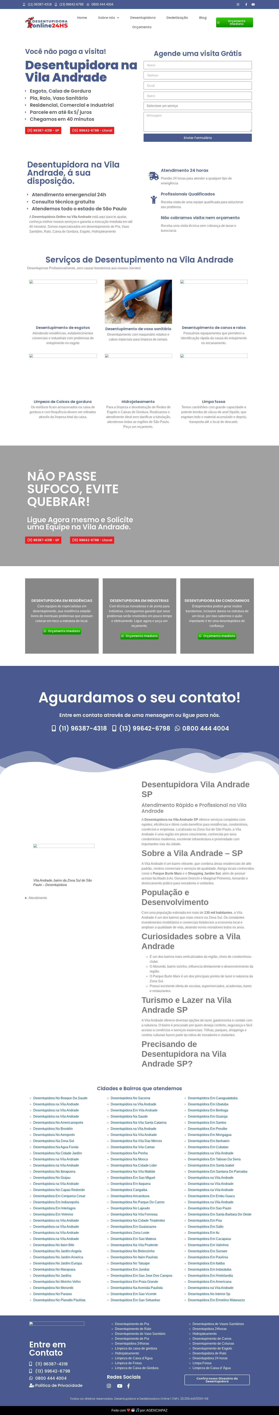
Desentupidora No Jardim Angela (57, 1251)
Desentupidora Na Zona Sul (53, 1141)
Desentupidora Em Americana (209, 1281)
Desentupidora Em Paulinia (208, 1257)
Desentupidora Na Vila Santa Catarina (138, 1122)
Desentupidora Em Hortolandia (210, 1275)
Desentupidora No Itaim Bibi (53, 1245)
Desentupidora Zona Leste (130, 1232)
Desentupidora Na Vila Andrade (134, 1135)
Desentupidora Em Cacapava (209, 1239)
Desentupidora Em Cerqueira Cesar (59, 1196)
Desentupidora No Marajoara (54, 1269)
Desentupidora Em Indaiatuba (209, 1269)
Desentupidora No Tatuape (130, 1263)
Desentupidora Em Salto (205, 1226)
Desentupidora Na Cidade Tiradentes (138, 1220)
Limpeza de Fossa (128, 1363)
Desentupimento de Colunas (213, 1343)
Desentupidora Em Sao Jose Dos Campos (141, 1275)
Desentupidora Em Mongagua (209, 1135)
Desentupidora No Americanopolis (58, 1122)
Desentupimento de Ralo (133, 1329)
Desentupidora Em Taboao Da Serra (214, 1159)
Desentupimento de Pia (132, 1324)
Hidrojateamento (127, 1353)
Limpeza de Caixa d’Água (134, 1358)
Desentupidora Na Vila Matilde (133, 1171)
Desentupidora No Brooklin (53, 1128)
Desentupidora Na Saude (129, 1116)
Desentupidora (142, 17)
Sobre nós (106, 17)
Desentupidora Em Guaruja (208, 1116)
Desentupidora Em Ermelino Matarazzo (216, 1300)
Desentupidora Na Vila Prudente (134, 1245)
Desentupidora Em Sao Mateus (133, 1239)
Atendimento (38, 898)
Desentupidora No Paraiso (52, 1294)
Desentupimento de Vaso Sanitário (140, 1333)
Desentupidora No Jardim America (58, 1257)
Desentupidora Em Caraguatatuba (213, 1098)
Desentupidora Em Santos (207, 1122)
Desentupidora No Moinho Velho (57, 1281)
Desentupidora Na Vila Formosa (134, 1214)
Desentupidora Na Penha (129, 1153)
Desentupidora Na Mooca (129, 1159)
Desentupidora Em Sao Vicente (133, 1294)
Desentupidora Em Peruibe (207, 1128)
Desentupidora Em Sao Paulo (209, 1208)
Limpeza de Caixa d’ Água (212, 1368)
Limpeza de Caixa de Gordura (136, 1368)
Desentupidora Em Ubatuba (208, 1104)
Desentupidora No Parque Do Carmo (137, 1202)
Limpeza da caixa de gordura (136, 1348)
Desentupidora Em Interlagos (54, 1208)
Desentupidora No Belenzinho (133, 1251)
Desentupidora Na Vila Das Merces (136, 1141)
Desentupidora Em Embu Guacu (211, 1196)
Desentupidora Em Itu (203, 1232)
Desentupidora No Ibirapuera (54, 1171)
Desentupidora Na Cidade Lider (134, 1165)
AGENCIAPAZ (156, 1410)
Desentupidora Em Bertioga (208, 1110)
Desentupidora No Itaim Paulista (134, 1257)
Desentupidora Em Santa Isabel (211, 1165)
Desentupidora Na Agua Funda (55, 1147)
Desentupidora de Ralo (209, 1353)
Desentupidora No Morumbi (53, 1288)
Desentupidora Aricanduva (130, 1196)
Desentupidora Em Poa (205, 1220)
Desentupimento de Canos (212, 1338)
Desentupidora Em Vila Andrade (134, 1110)
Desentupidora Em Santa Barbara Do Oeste (219, 1214)
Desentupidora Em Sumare (207, 1251)
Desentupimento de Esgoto (212, 1348)
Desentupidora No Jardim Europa (57, 1263)
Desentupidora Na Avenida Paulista (137, 1288)
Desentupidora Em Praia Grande (134, 1281)
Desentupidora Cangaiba (129, 1190)
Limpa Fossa (202, 1363)
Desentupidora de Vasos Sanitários (218, 1324)
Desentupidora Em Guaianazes (133, 1226)
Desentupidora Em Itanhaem (208, 1141)
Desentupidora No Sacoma (130, 1098)
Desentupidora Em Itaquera (131, 1183)
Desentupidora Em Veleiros (53, 1214)
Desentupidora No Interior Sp (209, 1294)
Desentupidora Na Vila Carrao (133, 1147)
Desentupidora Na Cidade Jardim (57, 1153)
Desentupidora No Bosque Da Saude (60, 1098)
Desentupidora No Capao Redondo (59, 1190)
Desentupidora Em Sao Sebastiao (135, 1300)
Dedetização (177, 17)
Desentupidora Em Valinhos (208, 1245)
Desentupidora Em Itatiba (206, 1263)
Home (82, 17)
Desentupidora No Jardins (52, 1275)
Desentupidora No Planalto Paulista (59, 1300)
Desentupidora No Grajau (51, 1177)
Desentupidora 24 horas (210, 1358)
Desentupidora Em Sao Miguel (133, 1177)
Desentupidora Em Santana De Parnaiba (217, 1171)
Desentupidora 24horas (132, 1343)
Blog (202, 17)
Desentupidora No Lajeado (130, 1208)
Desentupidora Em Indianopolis (56, 1202)
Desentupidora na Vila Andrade (56, 1104)
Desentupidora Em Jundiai (130, 1269)
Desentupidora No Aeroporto (54, 1135)
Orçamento (142, 27)
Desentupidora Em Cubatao (208, 1147)
